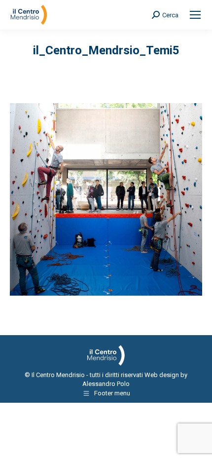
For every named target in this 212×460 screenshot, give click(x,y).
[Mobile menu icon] (195, 15)
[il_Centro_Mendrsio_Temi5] (106, 199)
